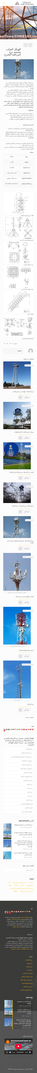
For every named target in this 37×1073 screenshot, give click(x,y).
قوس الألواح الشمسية (27, 804)
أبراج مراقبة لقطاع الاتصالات (26, 650)
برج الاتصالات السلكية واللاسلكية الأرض (21, 757)
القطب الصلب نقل (27, 811)
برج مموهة (30, 784)
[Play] (30, 1052)
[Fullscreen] (7, 1052)
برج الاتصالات (29, 749)
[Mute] (10, 1052)
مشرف (19, 350)
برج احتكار (30, 792)
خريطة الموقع (16, 926)
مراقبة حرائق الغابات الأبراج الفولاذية (24, 432)
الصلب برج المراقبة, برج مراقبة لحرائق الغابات (21, 472)
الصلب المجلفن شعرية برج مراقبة (25, 596)
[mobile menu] (3, 3)
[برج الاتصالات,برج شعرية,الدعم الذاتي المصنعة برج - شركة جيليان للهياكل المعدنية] (25, 2)
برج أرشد (30, 796)
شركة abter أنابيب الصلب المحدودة (20, 949)
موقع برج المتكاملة (27, 761)
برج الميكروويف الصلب (26, 776)
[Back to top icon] (6, 1065)
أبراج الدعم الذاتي (28, 973)
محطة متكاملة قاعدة (27, 983)
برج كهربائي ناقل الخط (27, 768)
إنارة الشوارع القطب (27, 976)
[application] (18, 1046)
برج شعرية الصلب (28, 780)
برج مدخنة (30, 788)
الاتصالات (13, 919)
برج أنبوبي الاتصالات (26, 764)
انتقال (19, 919)
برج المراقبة (30, 704)
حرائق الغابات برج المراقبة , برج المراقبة (23, 506)
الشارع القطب (29, 808)
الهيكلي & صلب (25, 917)
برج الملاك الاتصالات (26, 753)
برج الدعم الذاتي (28, 772)
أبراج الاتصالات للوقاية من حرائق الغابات (23, 391)
